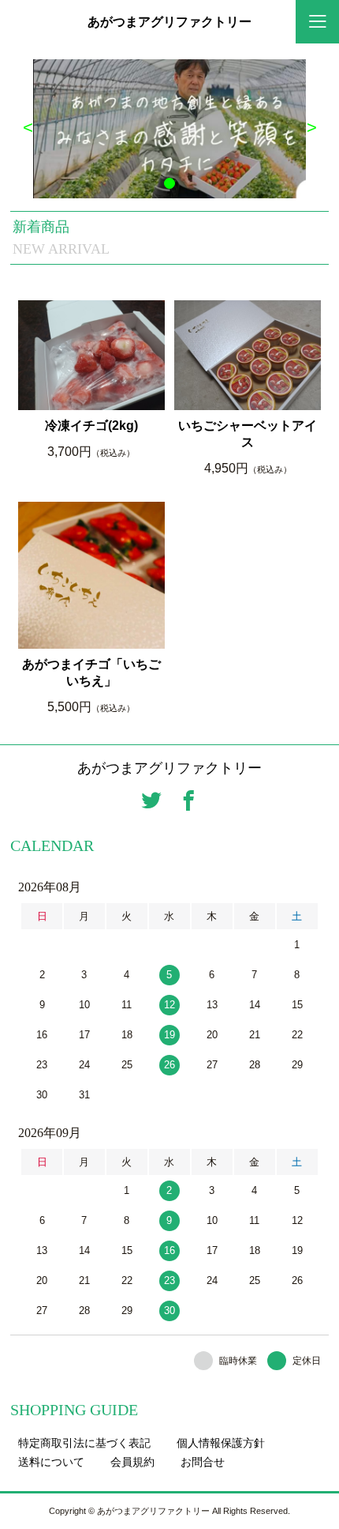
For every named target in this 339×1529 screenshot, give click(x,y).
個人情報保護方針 (221, 1442)
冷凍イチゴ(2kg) (91, 425)
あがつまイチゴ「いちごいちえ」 (91, 672)
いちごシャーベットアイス (247, 434)
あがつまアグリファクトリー (169, 22)
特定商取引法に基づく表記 (84, 1442)
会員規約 (132, 1461)
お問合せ (203, 1461)
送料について (51, 1461)
